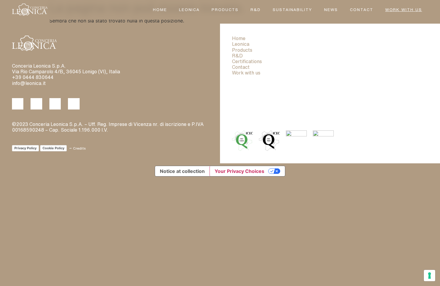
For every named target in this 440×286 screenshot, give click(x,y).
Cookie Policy (53, 148)
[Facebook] (17, 103)
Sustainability (292, 10)
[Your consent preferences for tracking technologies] (429, 275)
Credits (79, 148)
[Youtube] (55, 103)
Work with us (246, 72)
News (331, 10)
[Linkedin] (36, 103)
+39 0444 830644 (33, 77)
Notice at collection (182, 171)
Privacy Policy (25, 148)
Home (160, 10)
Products (225, 10)
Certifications (247, 61)
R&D (256, 10)
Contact (361, 10)
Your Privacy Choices (239, 171)
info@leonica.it (29, 83)
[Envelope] (73, 103)
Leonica (189, 10)
